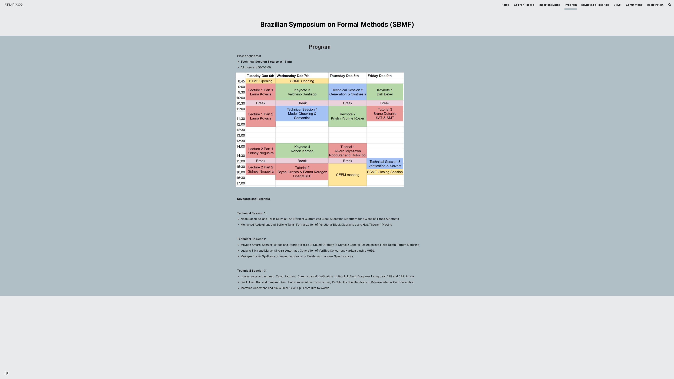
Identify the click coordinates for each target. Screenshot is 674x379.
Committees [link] (634, 4)
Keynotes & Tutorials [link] (595, 4)
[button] (670, 5)
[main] (337, 23)
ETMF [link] (617, 4)
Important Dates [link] (549, 4)
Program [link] (571, 4)
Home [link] (505, 4)
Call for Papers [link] (524, 4)
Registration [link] (655, 4)
